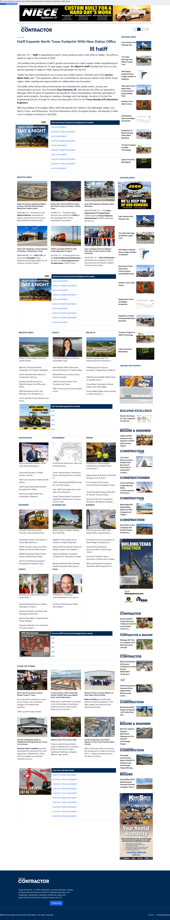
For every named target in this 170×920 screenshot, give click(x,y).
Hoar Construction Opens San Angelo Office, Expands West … (99, 531)
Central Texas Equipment (65, 779)
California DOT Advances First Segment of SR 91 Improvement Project (127, 441)
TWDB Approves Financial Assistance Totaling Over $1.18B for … (100, 370)
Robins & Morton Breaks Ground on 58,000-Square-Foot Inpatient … (67, 548)
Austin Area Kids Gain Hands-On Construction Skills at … (32, 375)
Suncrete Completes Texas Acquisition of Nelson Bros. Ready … (101, 557)
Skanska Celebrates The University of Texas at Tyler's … (33, 626)
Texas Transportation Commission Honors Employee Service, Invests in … (67, 475)
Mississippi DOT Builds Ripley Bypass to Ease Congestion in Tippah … (126, 509)
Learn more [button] (65, 1)
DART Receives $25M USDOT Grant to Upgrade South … (101, 378)
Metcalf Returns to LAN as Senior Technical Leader (66, 375)
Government (58, 438)
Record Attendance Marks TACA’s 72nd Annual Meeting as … (32, 464)
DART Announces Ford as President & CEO (67, 389)
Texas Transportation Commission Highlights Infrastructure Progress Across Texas (67, 499)
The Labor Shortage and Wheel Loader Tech (126, 235)
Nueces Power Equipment (63, 132)
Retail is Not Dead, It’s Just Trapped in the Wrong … (127, 418)
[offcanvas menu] (147, 29)
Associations (25, 438)
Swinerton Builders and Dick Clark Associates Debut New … (33, 612)
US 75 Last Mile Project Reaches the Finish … (34, 399)
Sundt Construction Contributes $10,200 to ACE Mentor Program (99, 500)
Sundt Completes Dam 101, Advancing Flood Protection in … (99, 359)
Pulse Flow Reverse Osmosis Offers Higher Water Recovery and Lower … (128, 691)
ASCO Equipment (59, 127)
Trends (89, 438)
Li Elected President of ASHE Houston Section (31, 474)
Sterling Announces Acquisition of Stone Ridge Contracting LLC (100, 541)
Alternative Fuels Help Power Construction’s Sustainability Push (128, 91)
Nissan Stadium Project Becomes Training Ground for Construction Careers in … (128, 624)
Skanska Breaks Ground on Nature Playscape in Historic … (33, 605)
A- (135, 29)
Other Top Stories (26, 666)
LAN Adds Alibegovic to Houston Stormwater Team (66, 359)
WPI (53, 411)
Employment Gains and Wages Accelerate (128, 118)
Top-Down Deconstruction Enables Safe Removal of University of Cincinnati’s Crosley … (126, 464)
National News (128, 37)
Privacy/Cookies (163, 915)
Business (90, 505)
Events (22, 569)
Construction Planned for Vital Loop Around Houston (67, 464)
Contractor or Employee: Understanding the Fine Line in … (66, 596)
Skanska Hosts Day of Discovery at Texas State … (33, 596)
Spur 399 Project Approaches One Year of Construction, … (67, 490)
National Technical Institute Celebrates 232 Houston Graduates (33, 368)
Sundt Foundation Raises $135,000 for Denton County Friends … (100, 493)
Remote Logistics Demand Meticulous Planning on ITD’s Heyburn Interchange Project (127, 736)
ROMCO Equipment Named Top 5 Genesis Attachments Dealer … (32, 555)
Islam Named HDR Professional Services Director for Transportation (67, 368)
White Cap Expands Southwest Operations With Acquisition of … (99, 564)
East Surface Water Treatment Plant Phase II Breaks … (33, 619)
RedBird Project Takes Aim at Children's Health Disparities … (65, 541)
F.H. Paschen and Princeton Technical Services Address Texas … (100, 485)
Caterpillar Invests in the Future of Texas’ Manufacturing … (33, 541)
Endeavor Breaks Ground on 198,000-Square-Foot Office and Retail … (32, 384)
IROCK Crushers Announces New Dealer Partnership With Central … (33, 548)
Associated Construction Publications (21, 915)
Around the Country (130, 366)
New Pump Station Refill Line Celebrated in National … (31, 495)
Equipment (24, 505)
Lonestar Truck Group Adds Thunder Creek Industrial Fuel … (32, 531)
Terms (150, 915)
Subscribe (56, 903)
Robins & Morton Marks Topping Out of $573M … (66, 531)
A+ (142, 29)
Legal (55, 569)
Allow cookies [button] (12, 4)
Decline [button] (3, 4)
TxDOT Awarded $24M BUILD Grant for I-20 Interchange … (67, 483)
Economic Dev (59, 505)
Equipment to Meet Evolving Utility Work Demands (126, 318)
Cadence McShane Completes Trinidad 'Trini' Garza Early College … (67, 556)
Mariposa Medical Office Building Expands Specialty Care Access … (66, 564)
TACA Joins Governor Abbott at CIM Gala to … (33, 481)
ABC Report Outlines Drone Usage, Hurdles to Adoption (127, 252)
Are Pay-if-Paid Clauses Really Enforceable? (65, 605)
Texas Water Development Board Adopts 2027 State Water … (99, 385)
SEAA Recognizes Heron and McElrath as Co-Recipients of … (32, 392)
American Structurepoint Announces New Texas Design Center (98, 549)
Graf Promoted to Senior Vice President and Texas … (65, 382)
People (55, 332)
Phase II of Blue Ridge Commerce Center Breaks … (32, 359)
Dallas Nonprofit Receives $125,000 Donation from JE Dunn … (101, 476)
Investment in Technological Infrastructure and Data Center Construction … (98, 466)
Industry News (24, 177)
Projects (90, 332)
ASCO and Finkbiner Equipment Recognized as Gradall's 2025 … (32, 562)
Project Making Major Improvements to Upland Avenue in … (101, 392)
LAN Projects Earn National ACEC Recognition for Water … (32, 488)
